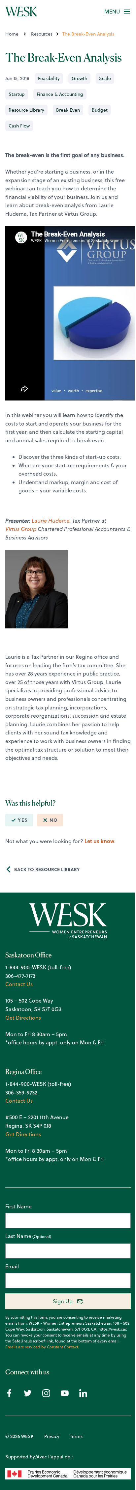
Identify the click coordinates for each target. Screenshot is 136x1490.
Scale (105, 78)
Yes (22, 819)
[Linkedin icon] (83, 1395)
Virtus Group (20, 529)
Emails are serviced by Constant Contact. (42, 1347)
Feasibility (49, 78)
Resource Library (26, 110)
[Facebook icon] (9, 1395)
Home (11, 34)
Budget (100, 110)
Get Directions (23, 1017)
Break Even (68, 110)
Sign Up (63, 1301)
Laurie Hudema (51, 520)
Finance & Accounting (60, 94)
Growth (79, 78)
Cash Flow (19, 126)
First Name (18, 1206)
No (54, 819)
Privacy (51, 1436)
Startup (17, 94)
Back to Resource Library (47, 869)
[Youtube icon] (65, 1395)
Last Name (18, 1236)
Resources (41, 34)
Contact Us (19, 984)
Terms (76, 1436)
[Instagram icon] (46, 1395)
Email (12, 1266)
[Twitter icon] (28, 1395)
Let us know (99, 841)
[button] (112, 11)
